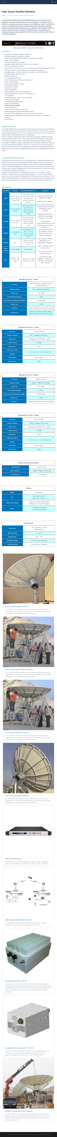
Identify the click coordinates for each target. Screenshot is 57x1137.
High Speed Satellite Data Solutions (28, 892)
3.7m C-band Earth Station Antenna (28, 642)
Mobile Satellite (18, 15)
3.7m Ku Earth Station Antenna (28, 705)
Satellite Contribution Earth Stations (28, 1083)
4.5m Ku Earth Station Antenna (28, 768)
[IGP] (3, 2)
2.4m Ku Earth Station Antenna (28, 579)
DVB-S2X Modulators (28, 831)
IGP (4, 15)
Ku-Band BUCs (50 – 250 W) (28, 953)
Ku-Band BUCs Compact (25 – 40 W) (28, 1020)
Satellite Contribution (28, 15)
